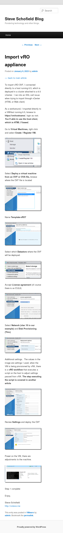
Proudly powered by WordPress (31, 526)
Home (8, 35)
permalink (28, 515)
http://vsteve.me (12, 505)
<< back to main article (15, 77)
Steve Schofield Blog (24, 18)
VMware (30, 512)
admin (35, 71)
